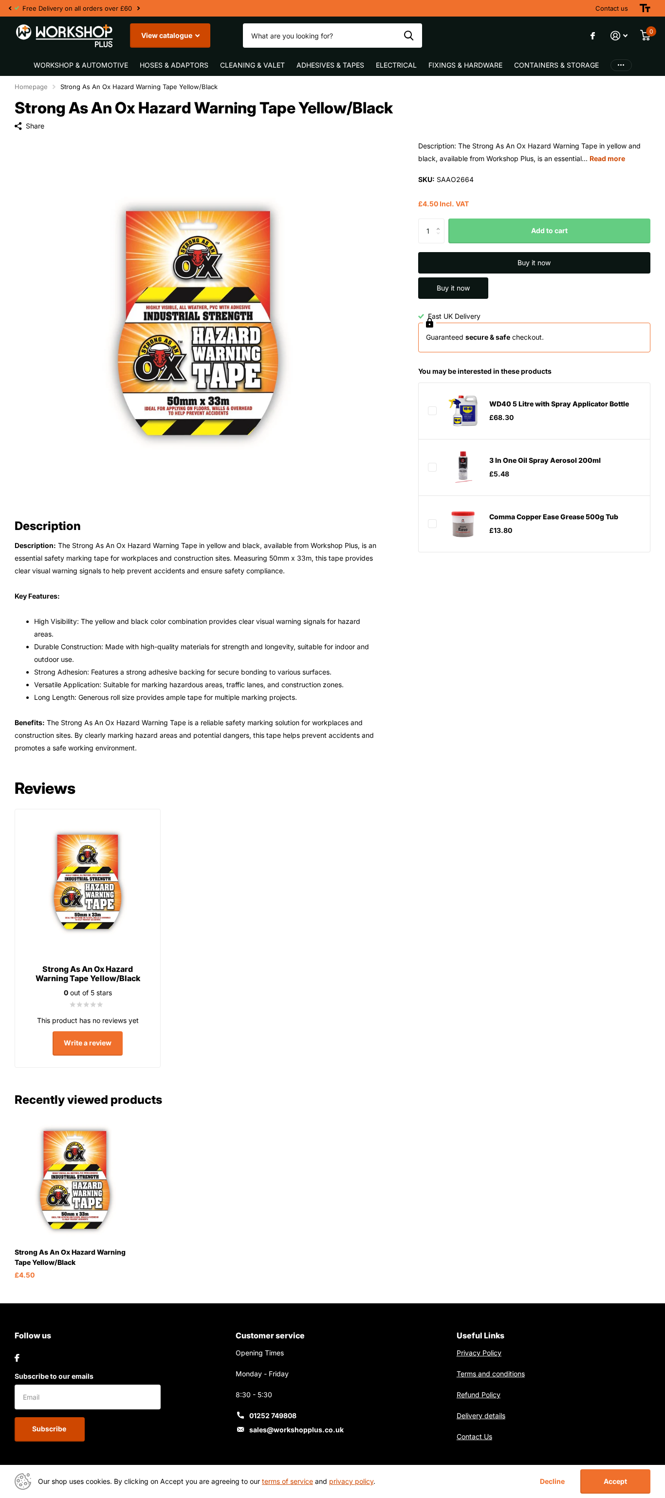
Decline (552, 1481)
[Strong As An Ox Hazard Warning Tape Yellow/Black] (75, 1179)
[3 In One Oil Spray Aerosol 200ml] (462, 467)
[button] (10, 8)
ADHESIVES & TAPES (330, 65)
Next (138, 8)
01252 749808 (272, 1415)
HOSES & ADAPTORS (174, 65)
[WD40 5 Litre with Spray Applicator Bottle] (462, 410)
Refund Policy (478, 1394)
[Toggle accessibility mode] (645, 8)
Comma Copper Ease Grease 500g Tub (553, 517)
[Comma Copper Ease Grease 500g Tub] (462, 523)
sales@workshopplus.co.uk (296, 1429)
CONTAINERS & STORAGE (556, 65)
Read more (607, 158)
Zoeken (408, 35)
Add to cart (549, 231)
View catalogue (167, 35)
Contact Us (474, 1436)
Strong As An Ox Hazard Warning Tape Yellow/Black (70, 1257)
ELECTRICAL (396, 65)
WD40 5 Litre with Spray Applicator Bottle (559, 404)
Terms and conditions (491, 1374)
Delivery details (481, 1415)
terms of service (287, 1481)
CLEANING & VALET (252, 65)
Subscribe (50, 1429)
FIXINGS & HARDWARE (465, 65)
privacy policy (351, 1481)
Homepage (31, 87)
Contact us (611, 8)
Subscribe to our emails (54, 1376)
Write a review (87, 1043)
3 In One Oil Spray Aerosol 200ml (545, 461)
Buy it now (534, 262)
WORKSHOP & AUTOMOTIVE (81, 65)
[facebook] (17, 1358)
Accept (615, 1481)
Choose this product (432, 410)
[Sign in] (619, 36)
